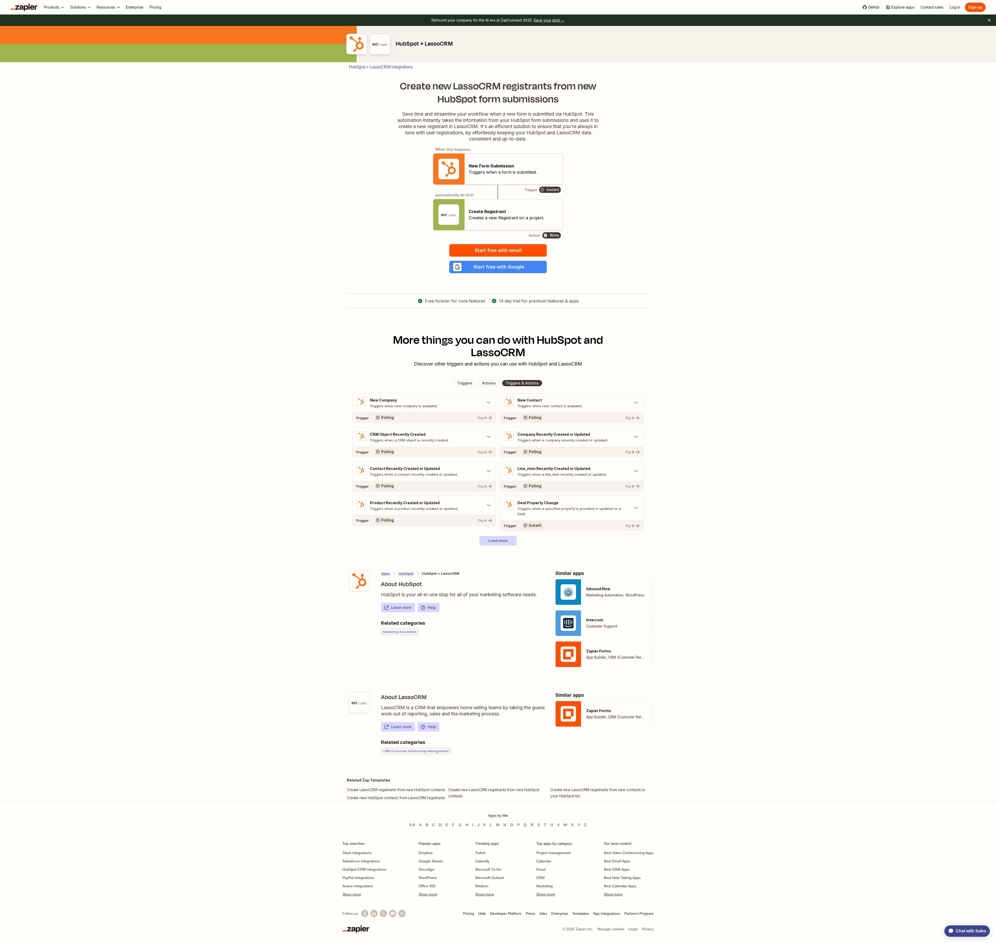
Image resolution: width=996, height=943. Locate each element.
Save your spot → (549, 20)
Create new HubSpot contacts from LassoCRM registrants (396, 798)
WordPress (428, 878)
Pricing (468, 913)
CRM (540, 878)
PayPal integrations (358, 878)
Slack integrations (356, 853)
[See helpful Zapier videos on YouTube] (392, 913)
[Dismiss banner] (989, 20)
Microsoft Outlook (489, 878)
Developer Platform (506, 913)
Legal (633, 929)
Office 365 (427, 886)
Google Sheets (431, 861)
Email (540, 869)
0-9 (412, 825)
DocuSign (426, 869)
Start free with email (498, 250)
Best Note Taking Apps (622, 878)
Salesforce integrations (361, 861)
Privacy (648, 929)
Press (530, 913)
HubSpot (406, 573)
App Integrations (606, 913)
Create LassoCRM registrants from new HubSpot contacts (396, 789)
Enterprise (559, 913)
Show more (351, 894)
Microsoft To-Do (488, 869)
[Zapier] (23, 7)
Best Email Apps (617, 861)
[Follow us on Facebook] (364, 913)
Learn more (401, 607)
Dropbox (426, 853)
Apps (385, 573)
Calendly (482, 861)
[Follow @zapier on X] (383, 913)
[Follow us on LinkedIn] (374, 913)
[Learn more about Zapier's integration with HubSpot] (359, 581)
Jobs (543, 913)
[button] (498, 267)
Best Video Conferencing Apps (629, 853)
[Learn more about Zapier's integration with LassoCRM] (359, 702)
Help (432, 607)
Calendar (543, 861)
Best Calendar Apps (620, 886)
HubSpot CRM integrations (364, 869)
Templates (580, 913)
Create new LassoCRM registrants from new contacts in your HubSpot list (597, 792)
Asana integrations (357, 886)
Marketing (544, 886)
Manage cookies (610, 929)
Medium (481, 886)
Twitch (480, 853)
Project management (553, 853)
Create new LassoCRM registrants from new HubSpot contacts (493, 792)
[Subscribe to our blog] (402, 913)
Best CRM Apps (617, 869)
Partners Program (639, 913)
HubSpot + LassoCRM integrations (381, 67)
